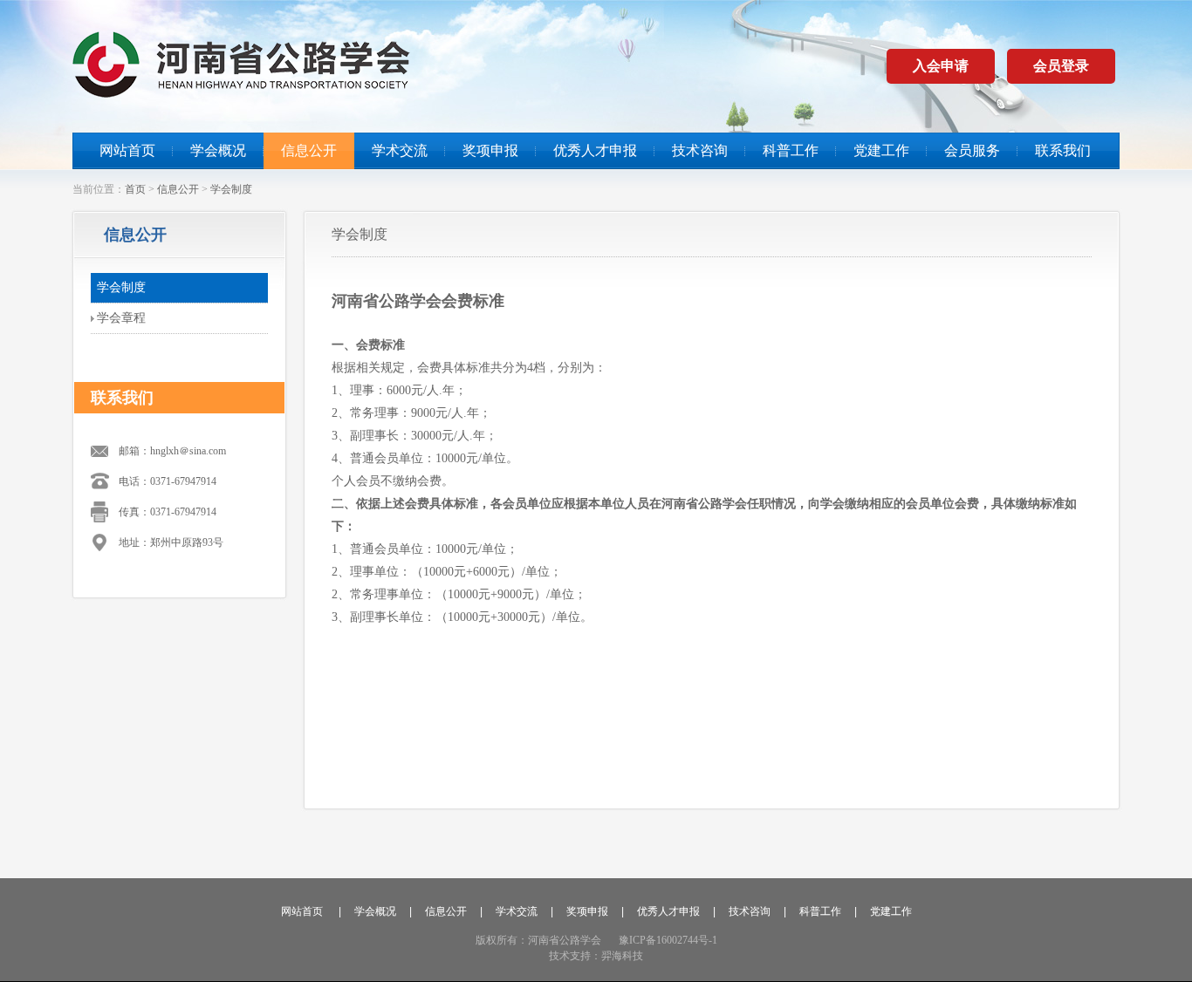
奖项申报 (490, 150)
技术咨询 (700, 150)
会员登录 (1061, 65)
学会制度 (231, 189)
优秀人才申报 (595, 150)
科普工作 (791, 150)
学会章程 (121, 317)
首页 (135, 189)
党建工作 (881, 150)
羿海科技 (622, 956)
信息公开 (309, 150)
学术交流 (400, 150)
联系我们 (1063, 150)
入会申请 (941, 65)
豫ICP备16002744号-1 (668, 940)
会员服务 (972, 150)
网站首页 (127, 150)
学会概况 (218, 150)
